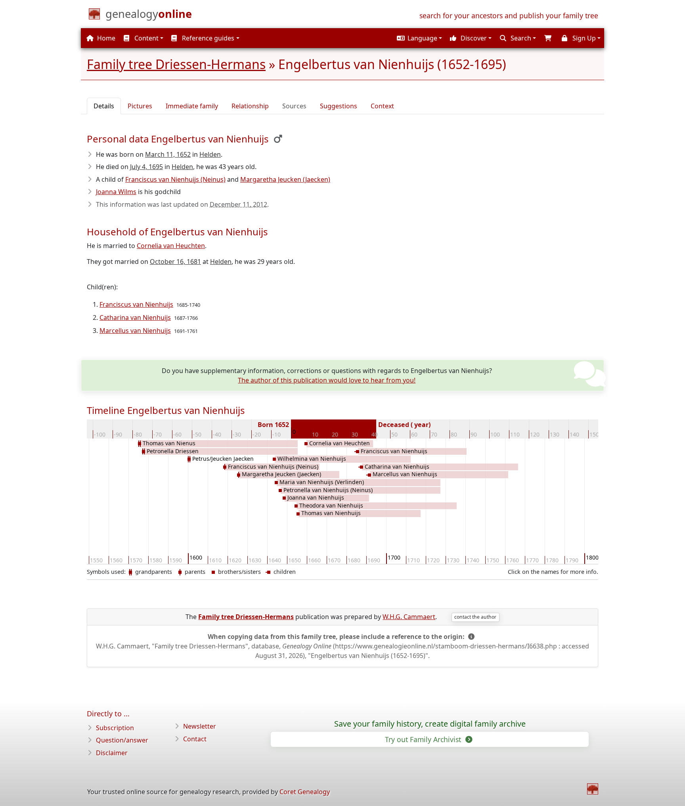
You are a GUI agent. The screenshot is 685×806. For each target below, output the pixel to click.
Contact (195, 739)
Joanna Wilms (116, 191)
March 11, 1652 (168, 154)
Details (104, 106)
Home (105, 38)
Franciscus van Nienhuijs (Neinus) (175, 179)
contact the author (475, 617)
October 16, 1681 (175, 261)
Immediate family (192, 106)
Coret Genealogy (304, 791)
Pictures (140, 106)
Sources (294, 106)
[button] (418, 38)
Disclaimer (112, 752)
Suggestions (338, 106)
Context (382, 106)
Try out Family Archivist (424, 739)
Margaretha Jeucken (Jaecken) (285, 179)
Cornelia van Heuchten (171, 245)
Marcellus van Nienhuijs (135, 330)
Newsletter (199, 726)
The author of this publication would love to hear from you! (326, 380)
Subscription (115, 727)
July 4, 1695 (146, 166)
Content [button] (146, 38)
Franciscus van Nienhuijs (136, 304)
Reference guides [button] (207, 38)
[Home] (592, 788)
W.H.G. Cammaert (409, 616)
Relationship (250, 106)
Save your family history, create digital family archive (430, 724)
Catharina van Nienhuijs (135, 317)
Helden (210, 154)
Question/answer (122, 740)
